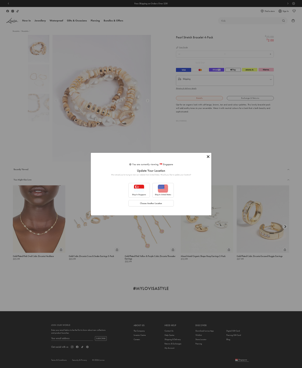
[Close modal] (208, 156)
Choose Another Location (151, 203)
